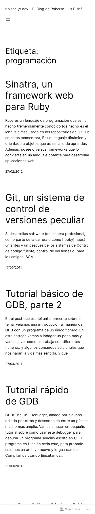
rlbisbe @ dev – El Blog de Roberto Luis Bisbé (43, 9)
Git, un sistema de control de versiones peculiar (45, 208)
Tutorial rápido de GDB (37, 395)
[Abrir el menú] (8, 19)
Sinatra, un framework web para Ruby (39, 95)
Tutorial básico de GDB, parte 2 (44, 299)
